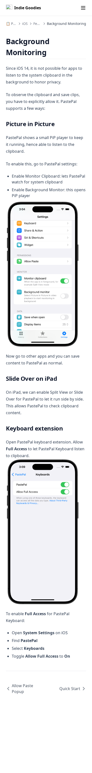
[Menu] (83, 8)
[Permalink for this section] (51, 52)
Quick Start (69, 688)
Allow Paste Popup (22, 688)
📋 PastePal (15, 23)
